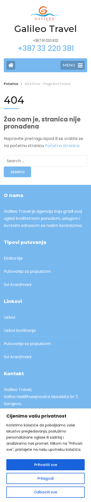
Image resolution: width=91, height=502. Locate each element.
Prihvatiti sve (45, 464)
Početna (11, 83)
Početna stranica (62, 146)
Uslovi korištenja (20, 330)
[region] (45, 455)
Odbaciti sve (45, 492)
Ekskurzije (13, 258)
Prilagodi (45, 478)
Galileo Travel (45, 28)
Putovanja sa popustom (27, 271)
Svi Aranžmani (17, 285)
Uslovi (9, 317)
